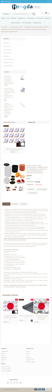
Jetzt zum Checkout (42, 189)
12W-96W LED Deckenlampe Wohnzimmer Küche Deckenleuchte (41, 317)
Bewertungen (15, 204)
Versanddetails (23, 204)
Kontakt (27, 353)
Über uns (28, 351)
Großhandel (28, 357)
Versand (3, 355)
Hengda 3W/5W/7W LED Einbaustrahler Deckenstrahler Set (14, 149)
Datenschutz (4, 357)
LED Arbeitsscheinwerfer (8, 62)
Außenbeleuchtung (7, 46)
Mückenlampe (6, 56)
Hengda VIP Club (29, 359)
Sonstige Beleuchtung (7, 65)
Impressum (3, 359)
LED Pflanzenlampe (7, 49)
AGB (2, 361)
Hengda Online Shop (14, 389)
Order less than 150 (15, 27)
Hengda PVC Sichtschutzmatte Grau (26, 316)
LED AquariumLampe (7, 53)
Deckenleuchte (6, 43)
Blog (27, 355)
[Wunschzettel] (43, 13)
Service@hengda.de (7, 1)
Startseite (4, 27)
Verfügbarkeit (30, 184)
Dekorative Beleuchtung (8, 59)
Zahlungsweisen (4, 351)
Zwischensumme (31, 181)
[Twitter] (8, 383)
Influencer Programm (30, 361)
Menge (28, 178)
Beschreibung (6, 204)
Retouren (3, 353)
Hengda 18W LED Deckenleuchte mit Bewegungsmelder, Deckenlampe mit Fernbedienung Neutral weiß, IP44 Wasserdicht (9, 79)
